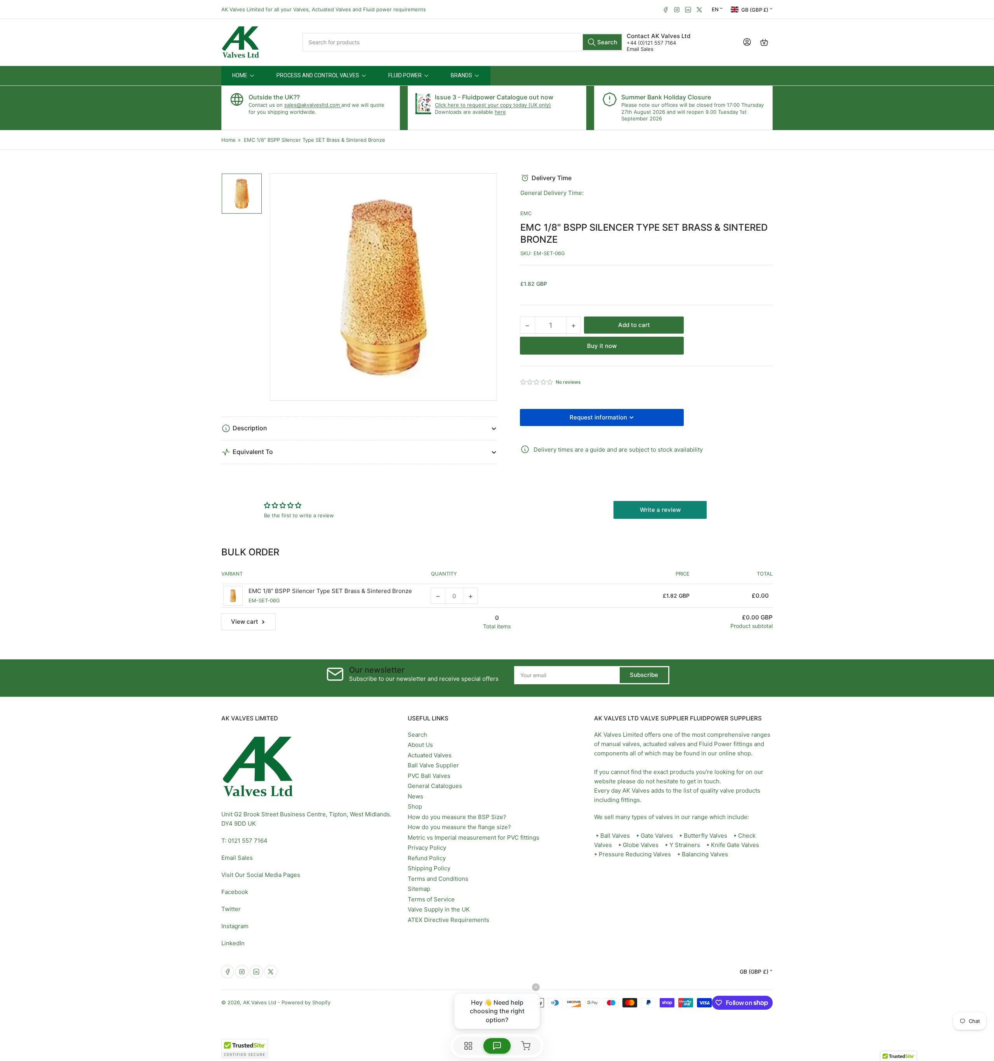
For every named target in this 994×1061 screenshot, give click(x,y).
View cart (244, 621)
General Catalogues (435, 786)
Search (417, 734)
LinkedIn (233, 943)
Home (228, 140)
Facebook (234, 892)
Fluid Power (715, 744)
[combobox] (462, 42)
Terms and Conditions (438, 878)
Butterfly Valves (705, 835)
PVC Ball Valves (429, 775)
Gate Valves (657, 835)
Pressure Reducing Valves (635, 854)
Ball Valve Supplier (433, 765)
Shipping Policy (429, 868)
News (415, 796)
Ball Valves (615, 835)
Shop (415, 806)
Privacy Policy (427, 847)
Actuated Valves (430, 755)
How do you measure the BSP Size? (457, 817)
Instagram (234, 926)
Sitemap (419, 888)
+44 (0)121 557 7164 (651, 43)
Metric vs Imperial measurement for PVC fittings (473, 837)
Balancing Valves (705, 854)
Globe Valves (641, 845)
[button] (537, 382)
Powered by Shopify (306, 1002)
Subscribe (644, 674)
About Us (420, 744)
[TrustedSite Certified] (244, 1048)
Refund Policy (427, 858)
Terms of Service (431, 899)
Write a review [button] (660, 509)
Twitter (231, 909)
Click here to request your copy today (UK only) (493, 105)
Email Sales (640, 49)
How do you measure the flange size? (459, 827)
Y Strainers (684, 845)
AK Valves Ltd (259, 1002)
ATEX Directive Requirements (448, 920)
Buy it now (602, 346)
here (500, 112)
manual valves (620, 744)
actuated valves (664, 744)
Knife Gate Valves (735, 845)
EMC (526, 213)
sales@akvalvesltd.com (312, 105)
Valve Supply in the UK (439, 909)
